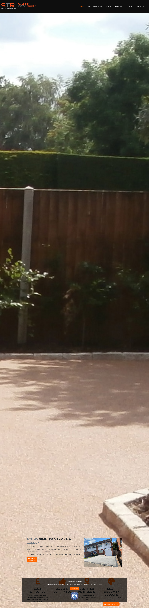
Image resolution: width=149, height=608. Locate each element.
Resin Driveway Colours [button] (111, 604)
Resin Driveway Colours (95, 6)
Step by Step (118, 6)
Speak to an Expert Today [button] (32, 559)
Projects (108, 6)
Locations (129, 6)
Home (82, 6)
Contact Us (140, 6)
